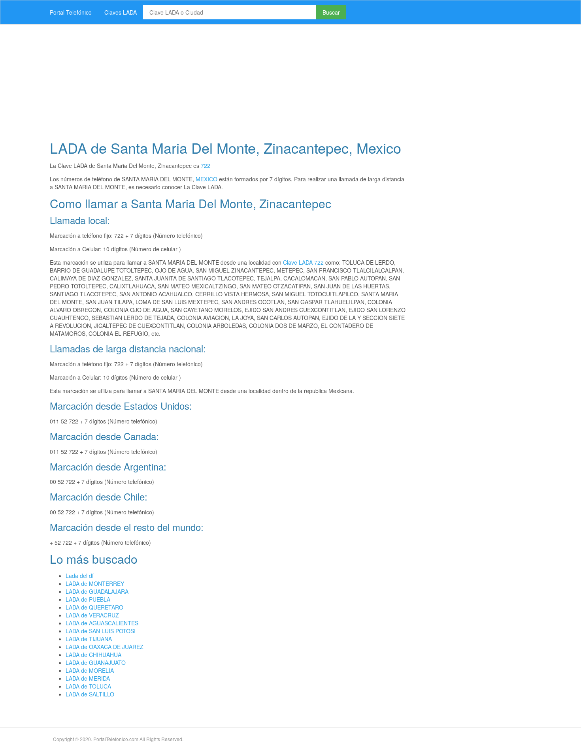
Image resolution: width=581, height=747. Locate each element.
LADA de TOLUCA (88, 686)
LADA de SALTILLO (90, 694)
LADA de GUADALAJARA (97, 591)
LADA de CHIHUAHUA (93, 655)
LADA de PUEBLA (88, 599)
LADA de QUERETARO (94, 607)
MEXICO (206, 179)
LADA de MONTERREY (95, 583)
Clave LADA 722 (303, 262)
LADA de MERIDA (88, 678)
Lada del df (80, 576)
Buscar (331, 12)
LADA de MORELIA (90, 670)
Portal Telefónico (71, 12)
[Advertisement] (280, 79)
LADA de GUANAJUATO (96, 662)
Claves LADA (120, 12)
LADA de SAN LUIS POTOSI (101, 631)
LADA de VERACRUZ (92, 615)
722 (205, 165)
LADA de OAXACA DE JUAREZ (104, 647)
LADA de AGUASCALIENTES (102, 623)
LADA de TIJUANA (89, 639)
